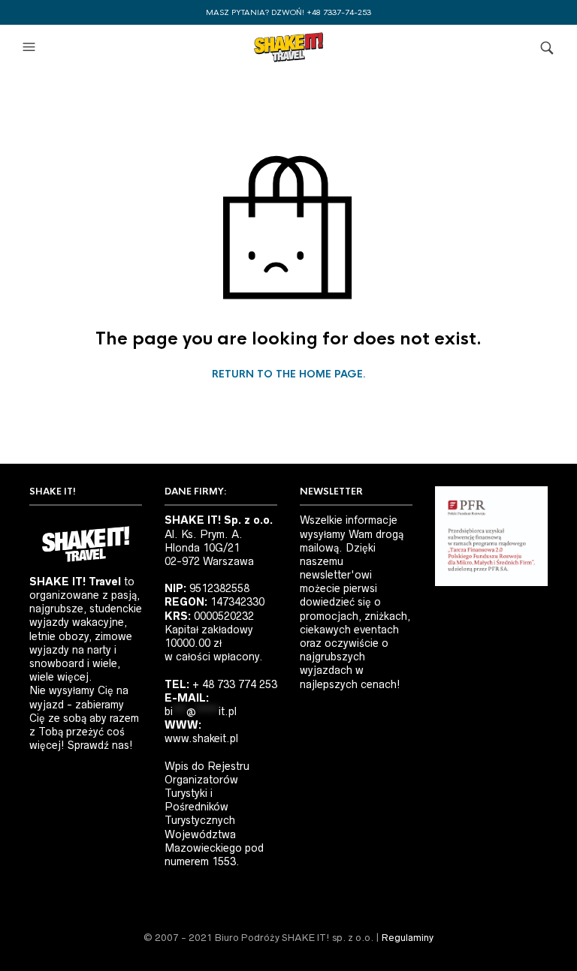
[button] (31, 47)
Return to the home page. (289, 374)
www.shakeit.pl (201, 738)
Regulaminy (408, 937)
